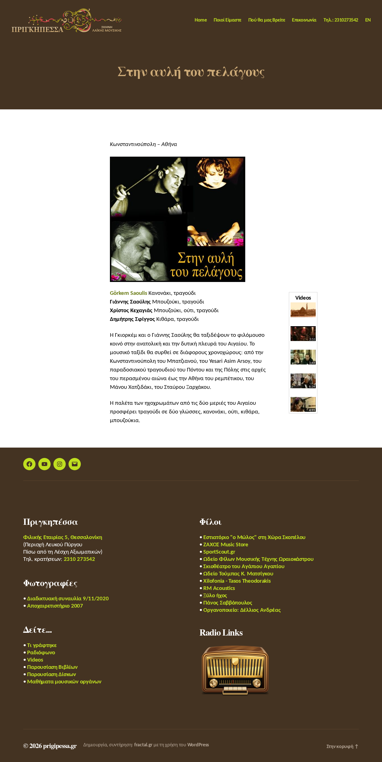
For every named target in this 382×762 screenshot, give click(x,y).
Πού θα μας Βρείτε (266, 20)
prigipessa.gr (60, 745)
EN (368, 20)
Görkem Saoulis (128, 293)
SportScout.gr (219, 552)
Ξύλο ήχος (215, 596)
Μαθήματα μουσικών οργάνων (64, 682)
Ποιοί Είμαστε (227, 20)
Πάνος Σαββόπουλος (227, 603)
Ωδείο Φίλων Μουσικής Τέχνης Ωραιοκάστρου (258, 559)
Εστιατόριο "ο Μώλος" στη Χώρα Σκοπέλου (254, 537)
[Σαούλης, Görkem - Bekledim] (303, 357)
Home (201, 20)
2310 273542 (79, 559)
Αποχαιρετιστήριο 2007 (55, 606)
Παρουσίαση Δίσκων (51, 675)
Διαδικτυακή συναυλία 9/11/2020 (68, 599)
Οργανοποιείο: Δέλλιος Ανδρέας (241, 610)
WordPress (198, 745)
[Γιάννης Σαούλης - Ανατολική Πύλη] (303, 309)
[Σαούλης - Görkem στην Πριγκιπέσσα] (303, 333)
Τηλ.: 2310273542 (341, 20)
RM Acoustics (219, 588)
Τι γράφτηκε (41, 645)
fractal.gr (143, 745)
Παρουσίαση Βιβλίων (52, 667)
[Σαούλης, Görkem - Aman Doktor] (303, 404)
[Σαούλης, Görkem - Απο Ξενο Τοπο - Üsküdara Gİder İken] (303, 380)
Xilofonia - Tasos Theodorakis (236, 581)
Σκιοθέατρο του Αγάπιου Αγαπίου (243, 567)
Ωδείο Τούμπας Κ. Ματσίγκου (238, 574)
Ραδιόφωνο (41, 653)
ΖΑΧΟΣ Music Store (225, 545)
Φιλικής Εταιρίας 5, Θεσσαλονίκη (62, 537)
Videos (35, 660)
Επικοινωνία (304, 20)
